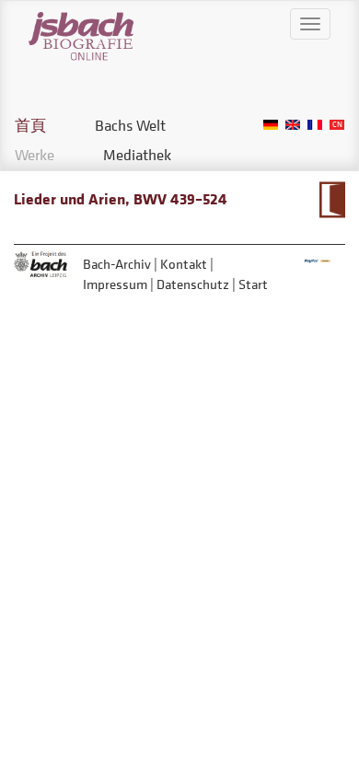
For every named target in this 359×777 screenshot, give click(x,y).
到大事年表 (331, 199)
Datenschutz (192, 284)
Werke (34, 155)
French (314, 125)
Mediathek (137, 155)
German (270, 125)
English (292, 125)
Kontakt (183, 263)
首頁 (30, 125)
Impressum (115, 284)
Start (253, 284)
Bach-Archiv (117, 263)
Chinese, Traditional (337, 125)
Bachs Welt (130, 125)
